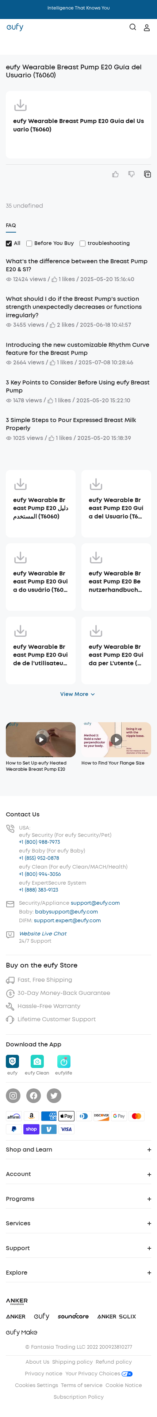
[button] (13, 46)
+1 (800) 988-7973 (39, 842)
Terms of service (82, 1385)
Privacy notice (43, 1373)
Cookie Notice (124, 1385)
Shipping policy (72, 1362)
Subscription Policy (79, 1397)
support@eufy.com (95, 903)
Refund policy (114, 1362)
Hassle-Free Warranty (49, 1006)
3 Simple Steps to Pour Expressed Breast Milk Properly (71, 424)
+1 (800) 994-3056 (40, 874)
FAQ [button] (11, 225)
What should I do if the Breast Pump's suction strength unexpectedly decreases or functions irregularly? (74, 307)
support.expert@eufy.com (67, 920)
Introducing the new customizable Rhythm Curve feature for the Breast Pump (77, 349)
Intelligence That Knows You (78, 8)
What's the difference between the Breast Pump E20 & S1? (77, 265)
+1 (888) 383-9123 (38, 889)
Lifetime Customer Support (57, 1019)
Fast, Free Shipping (45, 980)
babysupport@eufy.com (66, 911)
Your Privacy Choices (93, 1373)
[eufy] (15, 27)
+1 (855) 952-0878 (39, 858)
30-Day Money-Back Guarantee (64, 993)
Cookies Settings (36, 1385)
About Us (37, 1362)
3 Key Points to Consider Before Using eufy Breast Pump (78, 386)
